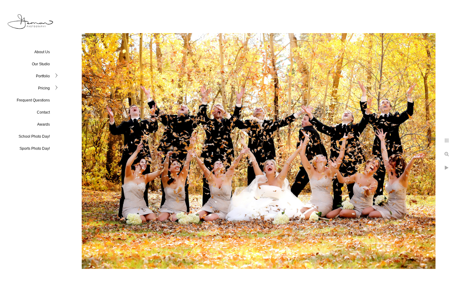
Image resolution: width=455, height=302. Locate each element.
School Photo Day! (34, 136)
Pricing (44, 88)
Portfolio (43, 76)
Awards (43, 124)
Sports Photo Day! (35, 148)
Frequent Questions (33, 100)
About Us (42, 52)
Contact (43, 112)
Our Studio (41, 64)
